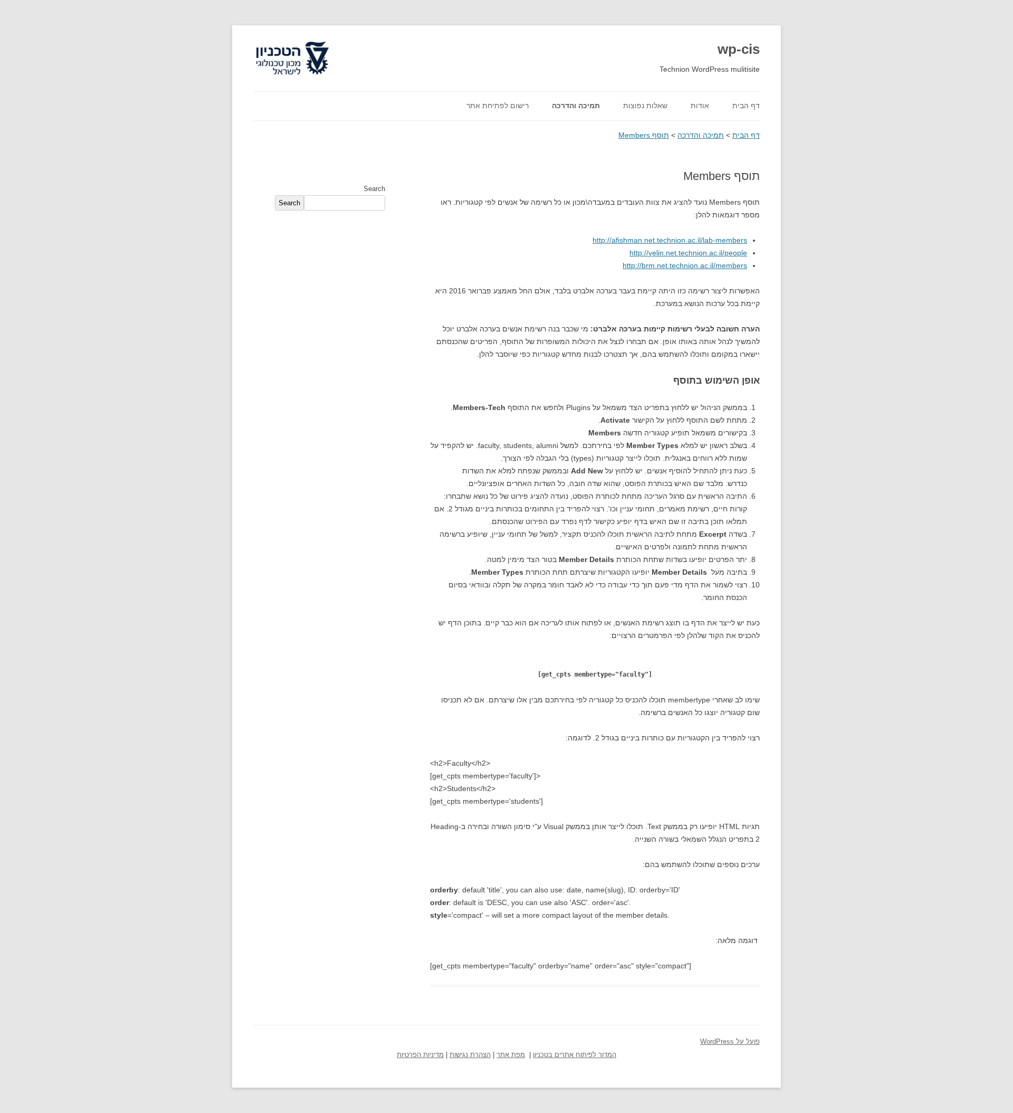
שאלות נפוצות (645, 105)
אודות (700, 105)
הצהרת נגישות (470, 1055)
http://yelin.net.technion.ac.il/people (688, 253)
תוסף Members (643, 135)
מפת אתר (510, 1055)
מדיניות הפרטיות (420, 1055)
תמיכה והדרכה (576, 105)
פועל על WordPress (730, 1041)
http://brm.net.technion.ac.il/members (685, 265)
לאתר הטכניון (305, 42)
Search (374, 189)
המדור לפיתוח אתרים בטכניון (574, 1055)
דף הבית (746, 105)
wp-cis (739, 49)
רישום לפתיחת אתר (497, 105)
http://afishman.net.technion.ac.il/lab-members (669, 240)
